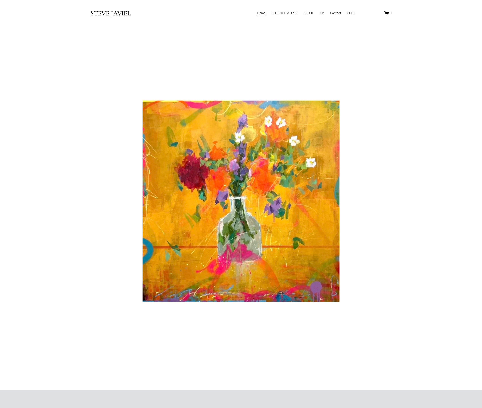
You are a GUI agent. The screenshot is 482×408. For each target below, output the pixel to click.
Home (261, 13)
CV (322, 13)
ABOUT (308, 13)
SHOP (351, 13)
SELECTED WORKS (284, 13)
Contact (335, 13)
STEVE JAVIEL (110, 13)
